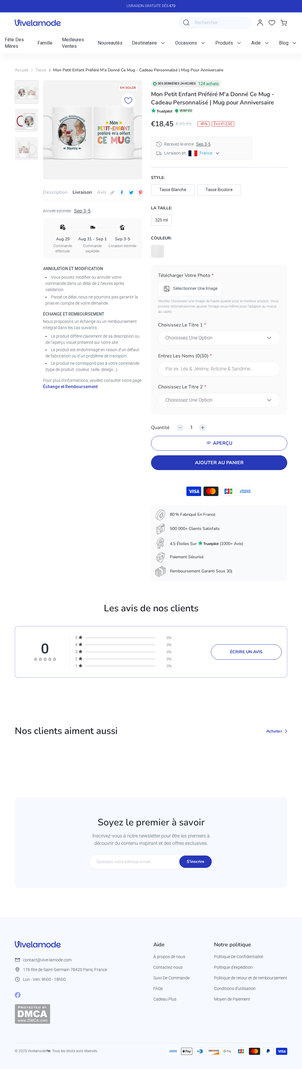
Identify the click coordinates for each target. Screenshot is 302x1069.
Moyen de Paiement (232, 999)
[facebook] (121, 192)
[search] (186, 22)
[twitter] (131, 192)
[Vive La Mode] (38, 22)
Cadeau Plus (164, 999)
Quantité (160, 427)
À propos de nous (169, 956)
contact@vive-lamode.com (47, 960)
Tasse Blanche (172, 189)
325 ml (161, 220)
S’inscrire (195, 861)
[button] (219, 276)
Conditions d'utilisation (235, 988)
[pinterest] (140, 192)
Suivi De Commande (171, 978)
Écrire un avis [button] (246, 652)
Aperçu (222, 443)
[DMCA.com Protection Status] (32, 1014)
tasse (40, 70)
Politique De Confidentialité (238, 956)
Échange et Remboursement (70, 386)
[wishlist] (271, 22)
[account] (260, 22)
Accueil (21, 70)
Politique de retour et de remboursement (250, 978)
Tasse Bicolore (219, 189)
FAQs (158, 988)
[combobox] (215, 23)
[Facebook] (18, 995)
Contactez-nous (168, 967)
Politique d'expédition (233, 967)
